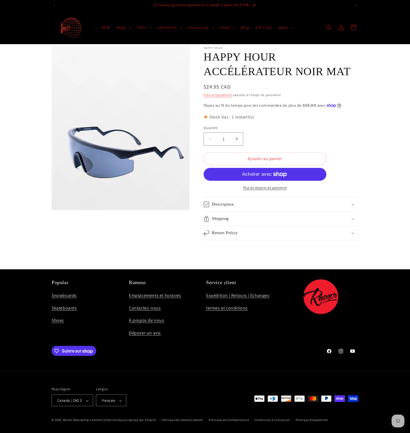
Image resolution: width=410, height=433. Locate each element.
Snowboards (64, 295)
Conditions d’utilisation (272, 420)
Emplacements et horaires (155, 295)
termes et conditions (227, 308)
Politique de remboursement (182, 420)
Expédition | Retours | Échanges (237, 295)
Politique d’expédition (312, 420)
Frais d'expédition (218, 95)
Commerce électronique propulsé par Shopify (123, 420)
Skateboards (64, 308)
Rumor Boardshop (76, 420)
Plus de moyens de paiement (265, 187)
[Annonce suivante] (356, 5)
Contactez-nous (145, 308)
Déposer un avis (145, 333)
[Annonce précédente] (53, 5)
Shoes (58, 320)
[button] (123, 27)
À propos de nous (146, 320)
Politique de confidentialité (229, 420)
